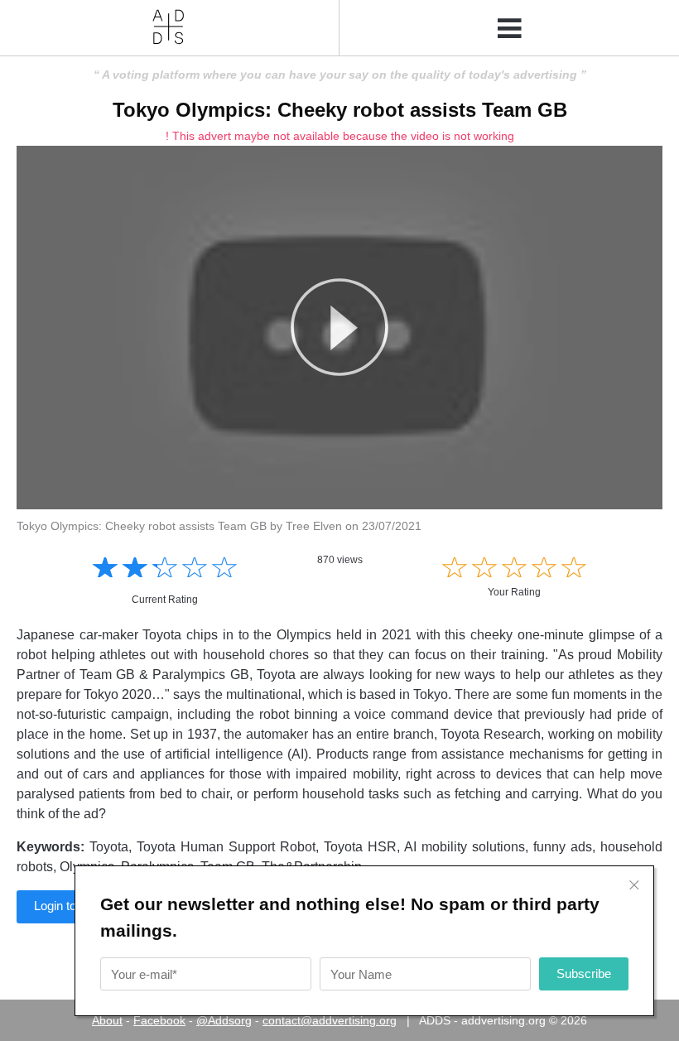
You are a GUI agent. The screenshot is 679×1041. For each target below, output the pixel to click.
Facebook (159, 1020)
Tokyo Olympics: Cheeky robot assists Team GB (340, 110)
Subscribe (583, 973)
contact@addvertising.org (329, 1020)
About (107, 1020)
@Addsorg (224, 1020)
